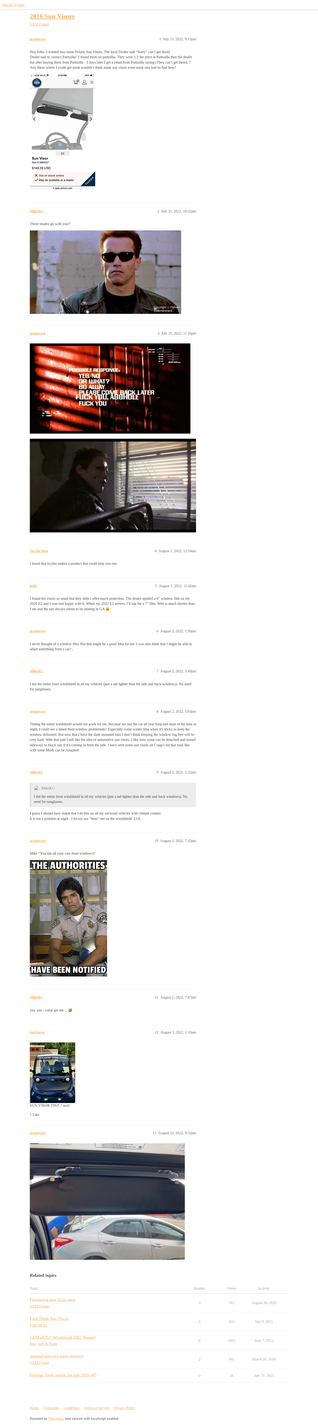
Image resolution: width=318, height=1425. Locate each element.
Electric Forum (13, 5)
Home (34, 1408)
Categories (51, 1408)
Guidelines (72, 1408)
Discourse (55, 1419)
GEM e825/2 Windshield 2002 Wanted (62, 1337)
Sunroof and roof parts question (56, 1356)
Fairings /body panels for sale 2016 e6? (63, 1375)
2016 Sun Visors (52, 16)
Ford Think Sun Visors (49, 1318)
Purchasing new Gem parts (52, 1299)
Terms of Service (96, 1408)
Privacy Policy (124, 1408)
